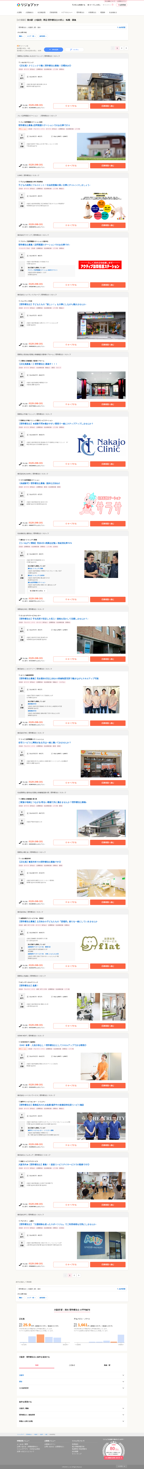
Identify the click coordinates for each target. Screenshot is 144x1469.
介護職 (19, 12)
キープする (72, 106)
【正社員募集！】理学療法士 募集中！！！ (37, 364)
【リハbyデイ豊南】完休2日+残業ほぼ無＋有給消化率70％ (45, 543)
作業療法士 (92, 12)
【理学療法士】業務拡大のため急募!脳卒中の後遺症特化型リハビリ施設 (51, 1105)
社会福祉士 (113, 12)
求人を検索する (79, 5)
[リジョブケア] (28, 5)
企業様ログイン (121, 1)
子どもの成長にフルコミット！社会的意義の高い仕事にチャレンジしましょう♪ (54, 185)
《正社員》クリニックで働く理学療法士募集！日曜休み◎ (44, 66)
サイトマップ (76, 1454)
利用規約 (75, 1444)
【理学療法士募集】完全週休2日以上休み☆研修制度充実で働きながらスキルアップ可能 (58, 678)
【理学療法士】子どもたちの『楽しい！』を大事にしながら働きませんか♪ (52, 304)
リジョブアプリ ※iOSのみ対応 (28, 1449)
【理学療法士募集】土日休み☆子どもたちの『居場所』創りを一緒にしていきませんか (57, 921)
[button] (72, 77)
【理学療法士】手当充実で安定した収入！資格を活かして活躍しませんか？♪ (53, 619)
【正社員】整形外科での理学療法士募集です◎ (39, 862)
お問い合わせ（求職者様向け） (28, 1446)
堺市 (20, 1382)
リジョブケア (20, 1434)
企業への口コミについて (25, 1451)
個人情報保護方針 (78, 1446)
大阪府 (35, 1434)
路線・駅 (107, 1365)
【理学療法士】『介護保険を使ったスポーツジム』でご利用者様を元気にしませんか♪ (57, 1224)
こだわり (72, 1365)
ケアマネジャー (66, 12)
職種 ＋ (21, 36)
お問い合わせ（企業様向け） (54, 1446)
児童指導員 (53, 12)
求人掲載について (110, 1)
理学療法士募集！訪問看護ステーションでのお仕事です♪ (44, 245)
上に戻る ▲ (121, 1466)
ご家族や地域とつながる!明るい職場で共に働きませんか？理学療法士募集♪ (52, 802)
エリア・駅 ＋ (31, 36)
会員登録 (122, 5)
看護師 (102, 12)
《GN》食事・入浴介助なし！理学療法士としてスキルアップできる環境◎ (52, 1045)
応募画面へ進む (108, 106)
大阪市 (21, 1375)
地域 (36, 1365)
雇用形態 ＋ (43, 36)
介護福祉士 (30, 12)
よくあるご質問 (22, 1444)
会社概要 (75, 1451)
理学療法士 (80, 12)
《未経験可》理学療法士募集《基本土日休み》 (39, 483)
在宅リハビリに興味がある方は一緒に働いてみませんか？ (44, 742)
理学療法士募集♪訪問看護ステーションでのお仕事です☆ (44, 125)
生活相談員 (41, 12)
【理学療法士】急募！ (28, 985)
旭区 (46, 1434)
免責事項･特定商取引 (79, 1449)
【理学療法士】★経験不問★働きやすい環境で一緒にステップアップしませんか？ (55, 424)
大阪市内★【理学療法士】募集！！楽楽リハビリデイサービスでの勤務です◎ (53, 1164)
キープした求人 (94, 5)
